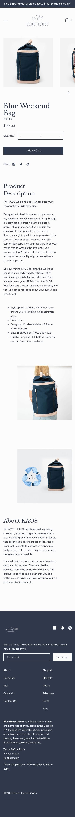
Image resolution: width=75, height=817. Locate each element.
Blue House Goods (25, 793)
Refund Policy (11, 757)
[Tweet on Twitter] (21, 164)
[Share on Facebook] (14, 164)
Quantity (8, 135)
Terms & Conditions (14, 749)
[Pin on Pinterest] (28, 164)
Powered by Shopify (12, 799)
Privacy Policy (11, 753)
